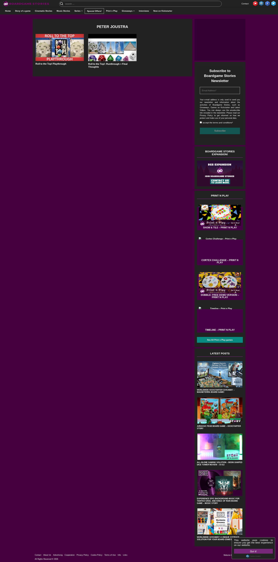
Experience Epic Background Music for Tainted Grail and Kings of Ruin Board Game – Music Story (218, 501)
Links (125, 555)
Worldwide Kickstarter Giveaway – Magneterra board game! (216, 391)
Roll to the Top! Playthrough (50, 64)
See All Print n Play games (220, 340)
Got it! (253, 551)
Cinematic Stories (43, 11)
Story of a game (23, 11)
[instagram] (261, 3)
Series (77, 11)
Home (8, 11)
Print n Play (111, 11)
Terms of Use (110, 555)
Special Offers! (94, 11)
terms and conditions (222, 122)
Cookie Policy (96, 555)
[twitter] (273, 3)
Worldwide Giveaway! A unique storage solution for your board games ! (218, 538)
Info (119, 555)
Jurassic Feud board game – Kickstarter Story (219, 427)
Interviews (144, 11)
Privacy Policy (206, 115)
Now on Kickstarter (162, 11)
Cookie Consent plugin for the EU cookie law (253, 556)
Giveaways (127, 11)
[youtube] (255, 3)
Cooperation (70, 555)
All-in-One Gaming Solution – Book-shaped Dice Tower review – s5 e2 (219, 463)
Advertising (58, 555)
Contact (245, 3)
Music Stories (63, 11)
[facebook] (267, 3)
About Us (47, 555)
